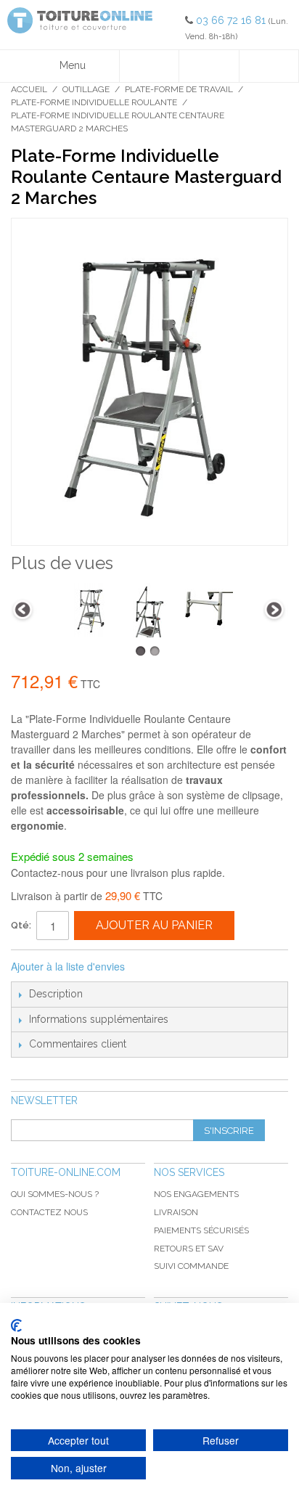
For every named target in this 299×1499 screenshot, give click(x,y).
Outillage (86, 89)
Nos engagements (196, 1194)
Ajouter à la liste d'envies (68, 966)
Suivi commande (191, 1266)
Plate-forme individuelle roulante (94, 102)
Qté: (21, 925)
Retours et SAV (189, 1248)
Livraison (176, 1212)
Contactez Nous (49, 1212)
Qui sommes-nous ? (55, 1194)
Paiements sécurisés (201, 1230)
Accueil (29, 89)
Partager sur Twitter (184, 966)
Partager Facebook (155, 966)
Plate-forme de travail (179, 89)
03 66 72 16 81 (232, 20)
